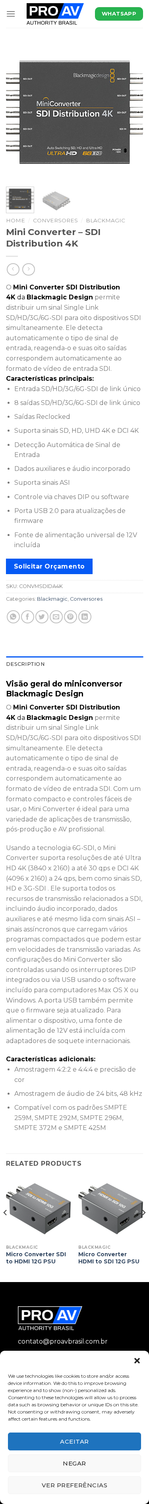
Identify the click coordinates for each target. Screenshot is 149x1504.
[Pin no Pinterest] (70, 616)
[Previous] (19, 112)
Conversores (55, 220)
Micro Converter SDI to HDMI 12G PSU (36, 1258)
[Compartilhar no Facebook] (27, 616)
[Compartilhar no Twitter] (41, 616)
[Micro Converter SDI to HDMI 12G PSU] (38, 1208)
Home (15, 220)
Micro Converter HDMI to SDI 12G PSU (108, 1258)
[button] (137, 1361)
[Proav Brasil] (55, 14)
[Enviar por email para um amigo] (56, 616)
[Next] (130, 112)
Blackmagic (105, 220)
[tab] (74, 664)
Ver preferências (74, 1485)
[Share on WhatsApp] (13, 616)
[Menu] (10, 13)
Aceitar (74, 1441)
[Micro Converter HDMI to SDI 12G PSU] (110, 1208)
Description (25, 664)
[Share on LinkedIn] (84, 616)
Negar (74, 1463)
